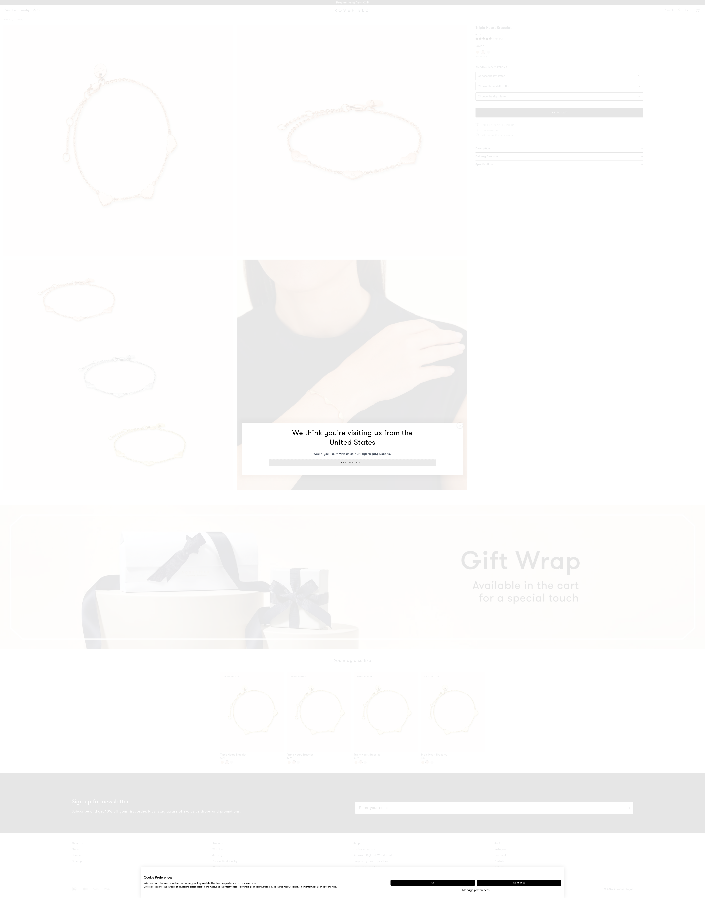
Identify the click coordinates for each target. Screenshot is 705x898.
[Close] (460, 425)
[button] (352, 462)
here (334, 886)
